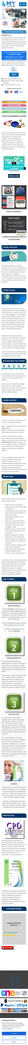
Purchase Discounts (14, 981)
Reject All (14, 1042)
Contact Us (14, 985)
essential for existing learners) (14, 58)
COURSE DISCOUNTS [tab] (14, 112)
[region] (14, 1031)
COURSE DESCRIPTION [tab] (14, 102)
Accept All (14, 1033)
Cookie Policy (9, 1028)
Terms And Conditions (14, 977)
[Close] (26, 1019)
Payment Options (14, 987)
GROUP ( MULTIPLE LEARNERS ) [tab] (14, 108)
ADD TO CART (14, 74)
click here (17, 631)
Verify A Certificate (14, 983)
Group (13, 70)
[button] (23, 11)
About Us (14, 975)
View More (14, 1037)
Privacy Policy (14, 979)
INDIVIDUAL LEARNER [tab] (14, 105)
